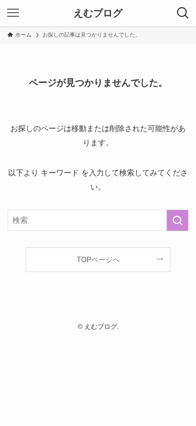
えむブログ (98, 13)
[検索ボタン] (183, 13)
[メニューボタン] (13, 13)
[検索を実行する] (177, 220)
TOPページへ (98, 260)
